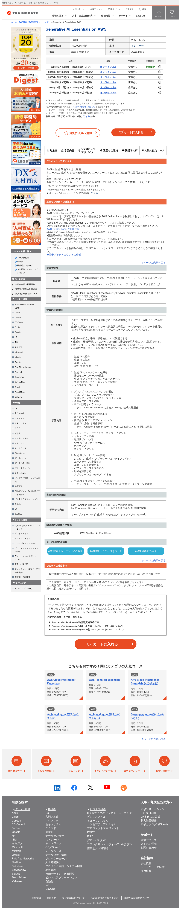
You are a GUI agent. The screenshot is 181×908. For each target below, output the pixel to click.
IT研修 (52, 809)
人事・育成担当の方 (82, 15)
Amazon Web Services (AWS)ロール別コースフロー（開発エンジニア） (88, 626)
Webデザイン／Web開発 (60, 873)
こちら (86, 116)
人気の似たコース (154, 150)
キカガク (17, 843)
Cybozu (16, 820)
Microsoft (17, 847)
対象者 (53, 150)
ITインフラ (51, 820)
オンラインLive (108, 66)
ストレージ (52, 839)
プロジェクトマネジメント (103, 828)
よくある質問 (149, 843)
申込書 (20, 261)
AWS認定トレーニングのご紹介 (65, 551)
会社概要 (146, 863)
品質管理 (50, 870)
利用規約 (51, 897)
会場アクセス (96, 9)
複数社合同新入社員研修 (26, 288)
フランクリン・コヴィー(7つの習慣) (109, 844)
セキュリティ (53, 824)
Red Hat (16, 862)
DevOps (50, 888)
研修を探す (58, 15)
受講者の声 (131, 150)
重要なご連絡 (110, 150)
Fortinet (16, 828)
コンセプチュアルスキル (101, 824)
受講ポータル (114, 9)
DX (47, 813)
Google (16, 832)
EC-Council (18, 824)
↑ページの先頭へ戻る (153, 262)
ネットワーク (53, 843)
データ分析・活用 (56, 854)
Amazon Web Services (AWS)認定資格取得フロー (76, 622)
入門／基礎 (52, 816)
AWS (15, 813)
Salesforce (18, 866)
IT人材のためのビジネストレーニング (109, 813)
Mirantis (16, 851)
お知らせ (140, 15)
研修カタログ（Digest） (155, 824)
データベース (53, 851)
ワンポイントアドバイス (88, 150)
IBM (14, 839)
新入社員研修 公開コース (26, 293)
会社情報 (105, 15)
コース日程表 (23, 257)
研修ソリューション (153, 809)
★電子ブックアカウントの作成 (63, 254)
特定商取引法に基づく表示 (104, 897)
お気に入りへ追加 (80, 133)
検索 (144, 9)
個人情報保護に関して (73, 897)
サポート (123, 15)
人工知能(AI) (52, 862)
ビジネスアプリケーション (61, 877)
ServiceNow (19, 870)
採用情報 (129, 9)
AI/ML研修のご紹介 (145, 551)
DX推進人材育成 (150, 816)
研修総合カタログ (25, 265)
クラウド (50, 828)
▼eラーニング (19, 582)
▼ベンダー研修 (19, 298)
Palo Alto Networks (23, 858)
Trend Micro (19, 877)
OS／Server (52, 847)
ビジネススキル (96, 816)
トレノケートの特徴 (153, 867)
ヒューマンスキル (97, 820)
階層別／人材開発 (97, 848)
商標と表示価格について (136, 897)
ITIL (90, 836)
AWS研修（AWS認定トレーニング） (34, 22)
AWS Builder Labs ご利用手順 (63, 229)
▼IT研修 (16, 402)
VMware (17, 881)
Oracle (16, 854)
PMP (91, 832)
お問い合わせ (78, 9)
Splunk (16, 873)
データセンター (54, 835)
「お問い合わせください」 (84, 106)
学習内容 (69, 150)
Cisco (15, 816)
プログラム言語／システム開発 (64, 866)
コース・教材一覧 (20, 251)
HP (14, 835)
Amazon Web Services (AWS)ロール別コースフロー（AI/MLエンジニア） (89, 629)
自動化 (49, 881)
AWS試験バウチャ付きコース (105, 551)
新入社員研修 (18, 279)
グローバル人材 (96, 840)
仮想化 (49, 832)
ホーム (14, 22)
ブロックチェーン (56, 858)
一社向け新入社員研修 (25, 284)
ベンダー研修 (22, 809)
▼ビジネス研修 (19, 519)
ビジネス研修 (98, 809)
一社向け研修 (149, 813)
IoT (47, 885)
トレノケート (138, 45)
